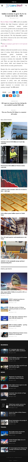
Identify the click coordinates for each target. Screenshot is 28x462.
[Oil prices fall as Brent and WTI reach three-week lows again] (4, 367)
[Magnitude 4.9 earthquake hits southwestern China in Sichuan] (4, 378)
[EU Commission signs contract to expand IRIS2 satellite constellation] (4, 351)
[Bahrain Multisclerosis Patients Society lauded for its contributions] (4, 334)
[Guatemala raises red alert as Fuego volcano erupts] (4, 394)
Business (14, 11)
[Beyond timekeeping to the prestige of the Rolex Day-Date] (4, 422)
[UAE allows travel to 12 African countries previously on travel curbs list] (4, 309)
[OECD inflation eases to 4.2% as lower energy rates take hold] (4, 359)
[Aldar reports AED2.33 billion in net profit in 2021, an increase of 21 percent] (14, 281)
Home (10, 460)
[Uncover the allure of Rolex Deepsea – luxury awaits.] (4, 414)
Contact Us (15, 460)
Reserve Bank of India (7, 22)
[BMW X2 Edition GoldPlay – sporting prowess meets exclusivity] (4, 326)
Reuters (10, 40)
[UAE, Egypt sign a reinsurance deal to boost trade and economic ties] (4, 318)
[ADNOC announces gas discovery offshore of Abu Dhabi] (4, 301)
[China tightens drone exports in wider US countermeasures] (4, 386)
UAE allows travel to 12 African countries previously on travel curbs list (17, 309)
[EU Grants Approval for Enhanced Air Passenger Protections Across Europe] (4, 449)
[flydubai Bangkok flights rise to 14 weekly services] (4, 441)
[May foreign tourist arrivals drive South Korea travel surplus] (4, 433)
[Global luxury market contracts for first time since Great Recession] (4, 406)
